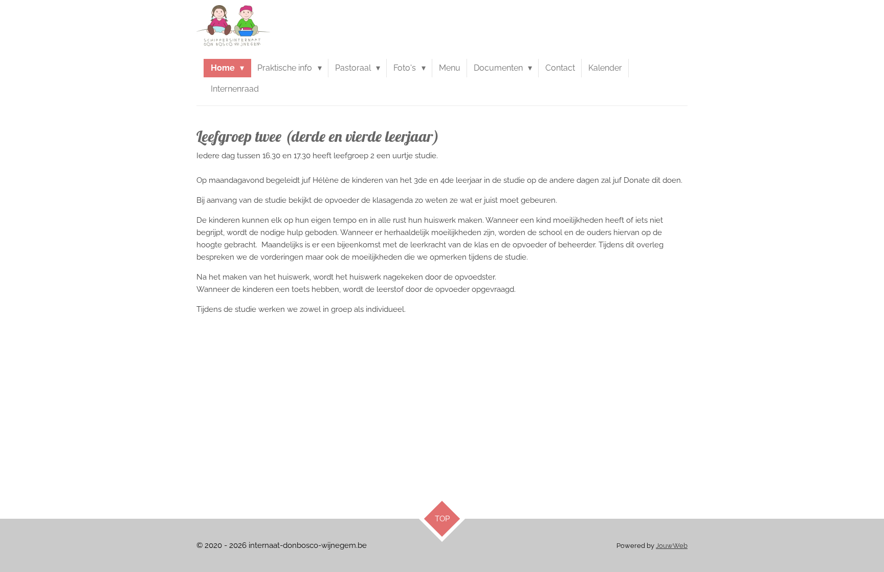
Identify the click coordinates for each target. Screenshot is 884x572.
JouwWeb (672, 545)
